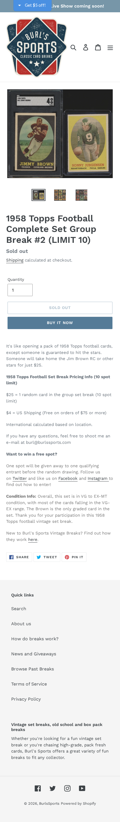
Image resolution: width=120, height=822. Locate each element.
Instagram (98, 478)
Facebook (68, 478)
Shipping (14, 260)
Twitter (20, 478)
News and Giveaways (33, 653)
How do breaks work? (35, 638)
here (32, 539)
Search (18, 608)
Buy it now (60, 322)
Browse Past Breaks (32, 669)
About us (21, 623)
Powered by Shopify (78, 803)
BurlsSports (49, 803)
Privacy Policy (26, 699)
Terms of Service (29, 684)
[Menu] (110, 47)
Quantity (16, 279)
